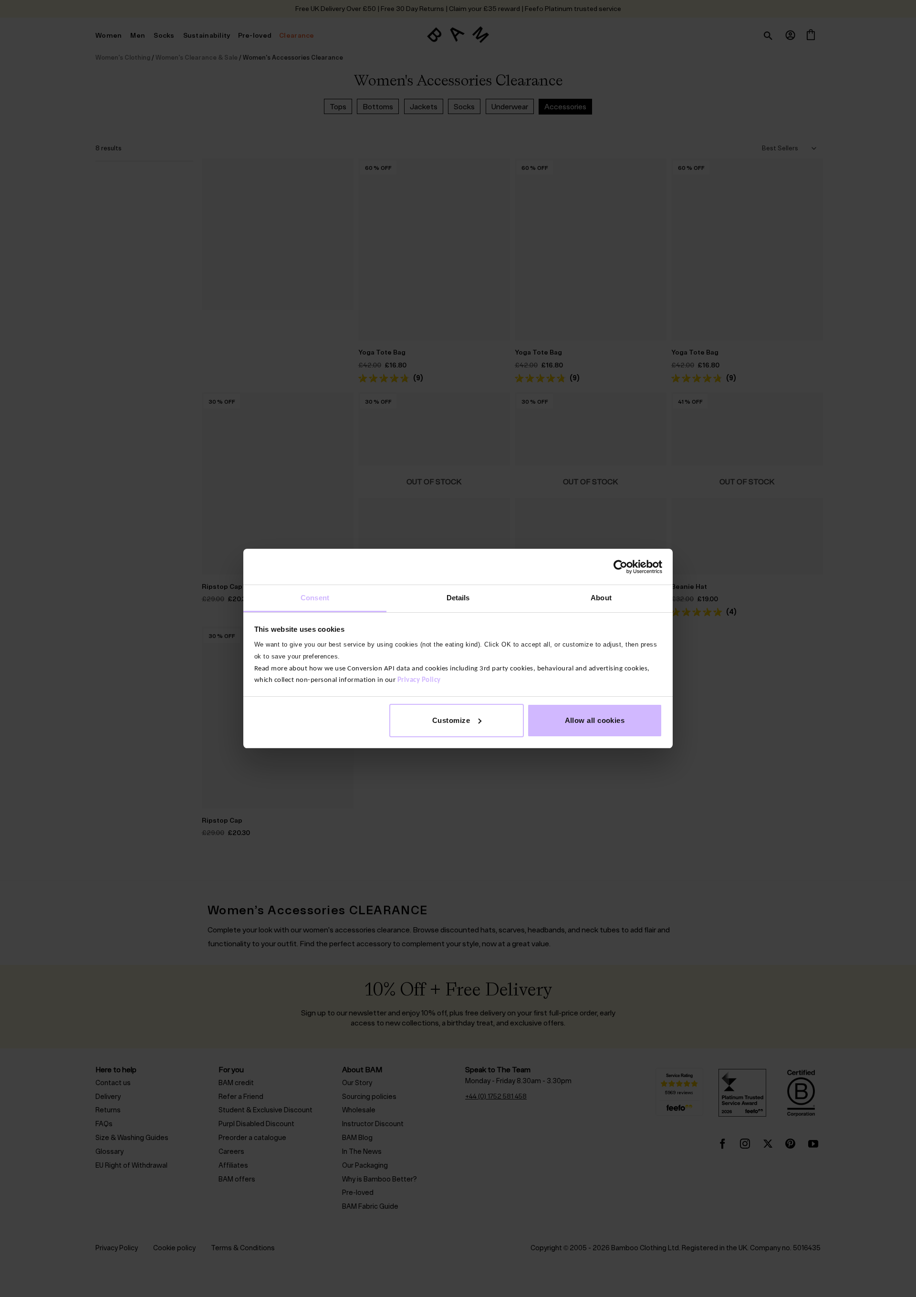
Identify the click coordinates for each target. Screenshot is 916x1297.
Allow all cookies (595, 720)
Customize (451, 720)
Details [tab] (458, 598)
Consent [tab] (315, 598)
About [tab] (601, 598)
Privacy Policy (419, 680)
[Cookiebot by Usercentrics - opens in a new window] (620, 567)
